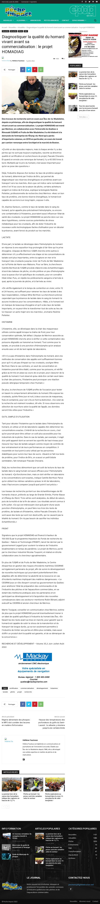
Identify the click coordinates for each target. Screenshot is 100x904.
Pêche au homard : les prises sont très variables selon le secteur (32, 796)
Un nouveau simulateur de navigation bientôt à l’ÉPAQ (21, 836)
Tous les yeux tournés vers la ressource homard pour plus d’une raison (88, 108)
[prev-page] (3, 806)
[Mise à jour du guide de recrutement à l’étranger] (6, 847)
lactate (5, 692)
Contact (95, 901)
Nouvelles (12, 27)
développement (42, 688)
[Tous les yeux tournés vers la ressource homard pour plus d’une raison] (72, 108)
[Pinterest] (34, 69)
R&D (25, 31)
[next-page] (7, 806)
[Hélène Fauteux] (6, 61)
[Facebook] (82, 1)
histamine (54, 688)
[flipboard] (24, 759)
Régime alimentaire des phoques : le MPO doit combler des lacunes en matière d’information (16, 722)
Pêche (20, 31)
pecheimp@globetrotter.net (81, 884)
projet (19, 692)
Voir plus (82, 117)
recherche (28, 692)
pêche (12, 692)
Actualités (21, 27)
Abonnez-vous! (84, 901)
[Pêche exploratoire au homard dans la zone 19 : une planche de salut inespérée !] (55, 784)
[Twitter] (89, 1)
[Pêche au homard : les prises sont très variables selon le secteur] (33, 784)
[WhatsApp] (40, 69)
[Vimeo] (93, 1)
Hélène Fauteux (18, 61)
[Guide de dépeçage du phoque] (6, 856)
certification (13, 688)
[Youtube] (96, 1)
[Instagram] (85, 1)
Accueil (4, 27)
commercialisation (27, 688)
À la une (5, 790)
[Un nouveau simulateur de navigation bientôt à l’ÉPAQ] (6, 836)
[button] (95, 20)
